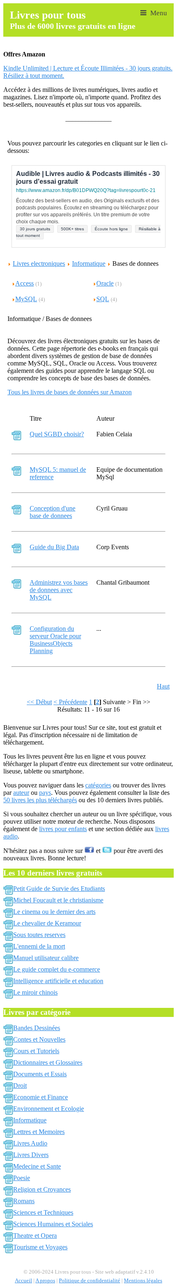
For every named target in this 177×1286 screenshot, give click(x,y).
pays (45, 792)
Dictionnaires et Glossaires (47, 1062)
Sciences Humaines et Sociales (53, 1223)
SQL (102, 298)
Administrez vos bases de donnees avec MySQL (59, 590)
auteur (21, 792)
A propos (45, 1281)
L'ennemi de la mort (39, 946)
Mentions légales (143, 1281)
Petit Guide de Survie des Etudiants (59, 888)
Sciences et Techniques (43, 1212)
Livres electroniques (39, 263)
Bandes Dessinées (36, 1027)
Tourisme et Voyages (40, 1247)
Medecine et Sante (37, 1166)
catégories (98, 785)
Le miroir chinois (35, 992)
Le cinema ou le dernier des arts (54, 911)
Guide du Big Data (54, 546)
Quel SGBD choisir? (57, 434)
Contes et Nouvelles (39, 1039)
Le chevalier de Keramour (47, 923)
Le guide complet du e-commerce (56, 969)
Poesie (21, 1177)
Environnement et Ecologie (48, 1108)
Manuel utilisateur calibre (46, 957)
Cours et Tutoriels (36, 1050)
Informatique (88, 263)
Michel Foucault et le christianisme (58, 900)
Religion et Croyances (42, 1189)
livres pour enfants (63, 828)
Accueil (23, 1281)
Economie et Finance (40, 1097)
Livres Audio (30, 1143)
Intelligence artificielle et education (58, 980)
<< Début (39, 701)
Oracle (105, 283)
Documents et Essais (40, 1074)
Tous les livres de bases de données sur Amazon (69, 392)
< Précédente (70, 701)
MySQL (26, 298)
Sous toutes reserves (39, 934)
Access (24, 283)
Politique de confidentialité (89, 1281)
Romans (24, 1200)
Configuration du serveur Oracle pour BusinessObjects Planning (55, 639)
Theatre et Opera (35, 1235)
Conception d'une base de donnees (52, 512)
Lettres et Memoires (39, 1131)
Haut (163, 686)
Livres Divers (31, 1154)
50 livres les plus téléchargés (40, 799)
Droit (20, 1085)
